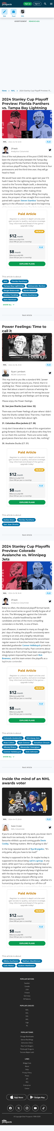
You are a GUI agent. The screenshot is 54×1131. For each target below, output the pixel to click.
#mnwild (33, 1115)
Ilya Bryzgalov (37, 849)
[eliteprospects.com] (7, 4)
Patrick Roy (42, 1065)
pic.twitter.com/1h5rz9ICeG (20, 1118)
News (4, 90)
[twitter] (50, 150)
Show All (7, 305)
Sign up (28, 4)
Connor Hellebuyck (31, 645)
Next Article (27, 315)
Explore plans (27, 264)
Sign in (37, 4)
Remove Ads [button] (34, 21)
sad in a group (36, 860)
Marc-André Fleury (35, 1053)
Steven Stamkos (28, 200)
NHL (13, 90)
